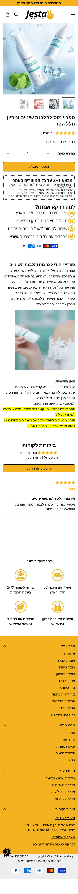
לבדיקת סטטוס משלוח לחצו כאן (53, 844)
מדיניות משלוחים (63, 785)
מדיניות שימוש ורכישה (60, 778)
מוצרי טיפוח (67, 667)
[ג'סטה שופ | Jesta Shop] (39, 14)
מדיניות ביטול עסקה (62, 792)
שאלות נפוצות (65, 746)
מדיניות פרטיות (65, 798)
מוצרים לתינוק (65, 674)
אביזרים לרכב (66, 708)
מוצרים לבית (66, 660)
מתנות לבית (67, 681)
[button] (7, 14)
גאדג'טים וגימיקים (63, 714)
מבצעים (69, 654)
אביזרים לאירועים (63, 701)
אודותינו (70, 733)
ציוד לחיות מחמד (63, 694)
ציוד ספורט (67, 687)
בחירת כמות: (66, 153)
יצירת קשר (68, 739)
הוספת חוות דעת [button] (39, 468)
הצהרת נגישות (65, 753)
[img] (65, 483)
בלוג (72, 760)
